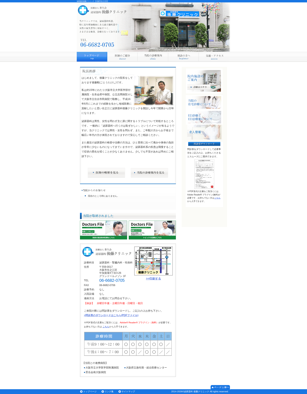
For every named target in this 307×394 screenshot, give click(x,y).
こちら (105, 326)
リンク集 (109, 391)
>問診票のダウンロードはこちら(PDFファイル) (111, 315)
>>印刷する (153, 278)
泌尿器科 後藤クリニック (196, 391)
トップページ (90, 391)
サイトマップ (128, 391)
